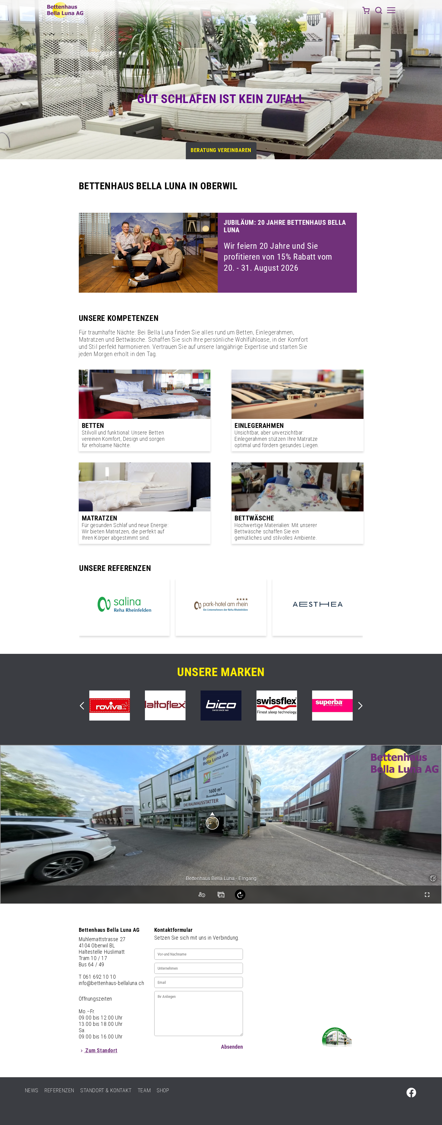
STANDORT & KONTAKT (106, 1090)
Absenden (232, 1047)
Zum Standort (101, 1050)
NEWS (31, 1090)
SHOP (163, 1090)
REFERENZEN (59, 1090)
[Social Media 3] (411, 1093)
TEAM (144, 1090)
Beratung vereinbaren (221, 150)
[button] (378, 10)
